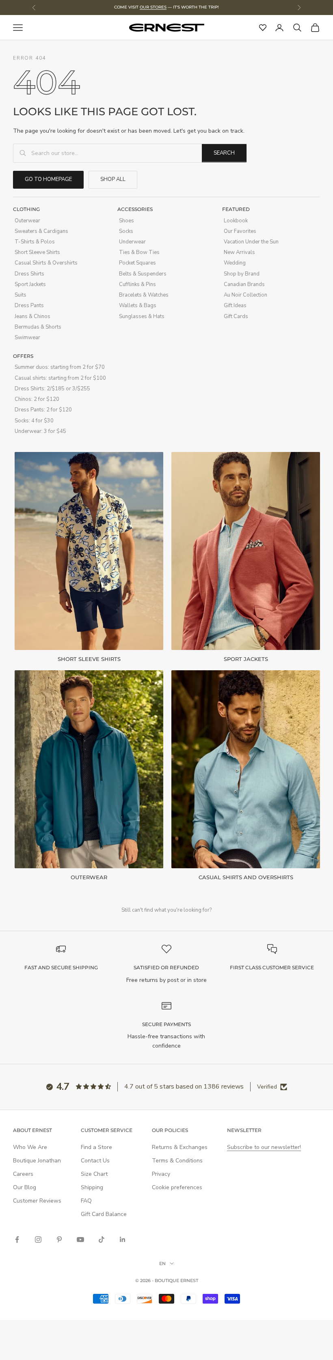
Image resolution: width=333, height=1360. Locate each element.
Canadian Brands (244, 284)
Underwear (132, 241)
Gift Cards (236, 316)
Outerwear (27, 220)
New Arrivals (239, 252)
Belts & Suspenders (142, 274)
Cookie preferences (177, 1187)
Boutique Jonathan (37, 1160)
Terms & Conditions (177, 1160)
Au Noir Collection (245, 295)
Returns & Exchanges (180, 1147)
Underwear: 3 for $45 (40, 431)
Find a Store (96, 1147)
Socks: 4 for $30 (34, 420)
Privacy (161, 1174)
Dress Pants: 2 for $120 (43, 409)
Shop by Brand (241, 274)
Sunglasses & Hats (141, 316)
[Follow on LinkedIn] (123, 1239)
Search (224, 153)
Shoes (126, 220)
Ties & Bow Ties (139, 252)
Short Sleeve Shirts (37, 252)
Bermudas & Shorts (38, 327)
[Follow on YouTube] (80, 1239)
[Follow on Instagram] (38, 1239)
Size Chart (94, 1174)
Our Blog (24, 1187)
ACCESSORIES (135, 209)
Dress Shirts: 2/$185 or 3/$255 (52, 388)
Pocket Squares (137, 263)
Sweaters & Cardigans (41, 231)
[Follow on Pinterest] (59, 1239)
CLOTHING (26, 209)
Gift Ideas (235, 305)
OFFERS (23, 356)
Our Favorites (240, 231)
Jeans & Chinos (32, 316)
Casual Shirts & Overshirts (46, 263)
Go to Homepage (48, 179)
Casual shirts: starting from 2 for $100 (60, 378)
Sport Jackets (30, 284)
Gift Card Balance (104, 1214)
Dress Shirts (29, 274)
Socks (126, 231)
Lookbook (236, 220)
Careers (23, 1174)
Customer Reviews (37, 1201)
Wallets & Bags (137, 305)
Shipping (92, 1187)
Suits (20, 295)
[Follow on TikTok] (101, 1239)
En (162, 1263)
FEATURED (236, 209)
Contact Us (95, 1160)
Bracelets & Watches (144, 295)
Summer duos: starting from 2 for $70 (60, 367)
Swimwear (27, 337)
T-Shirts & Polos (35, 241)
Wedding (235, 263)
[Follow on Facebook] (17, 1239)
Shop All (112, 179)
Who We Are (30, 1147)
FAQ (86, 1201)
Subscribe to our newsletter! (264, 1147)
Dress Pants (29, 305)
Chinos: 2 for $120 (37, 399)
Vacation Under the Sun (251, 241)
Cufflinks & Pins (137, 284)
